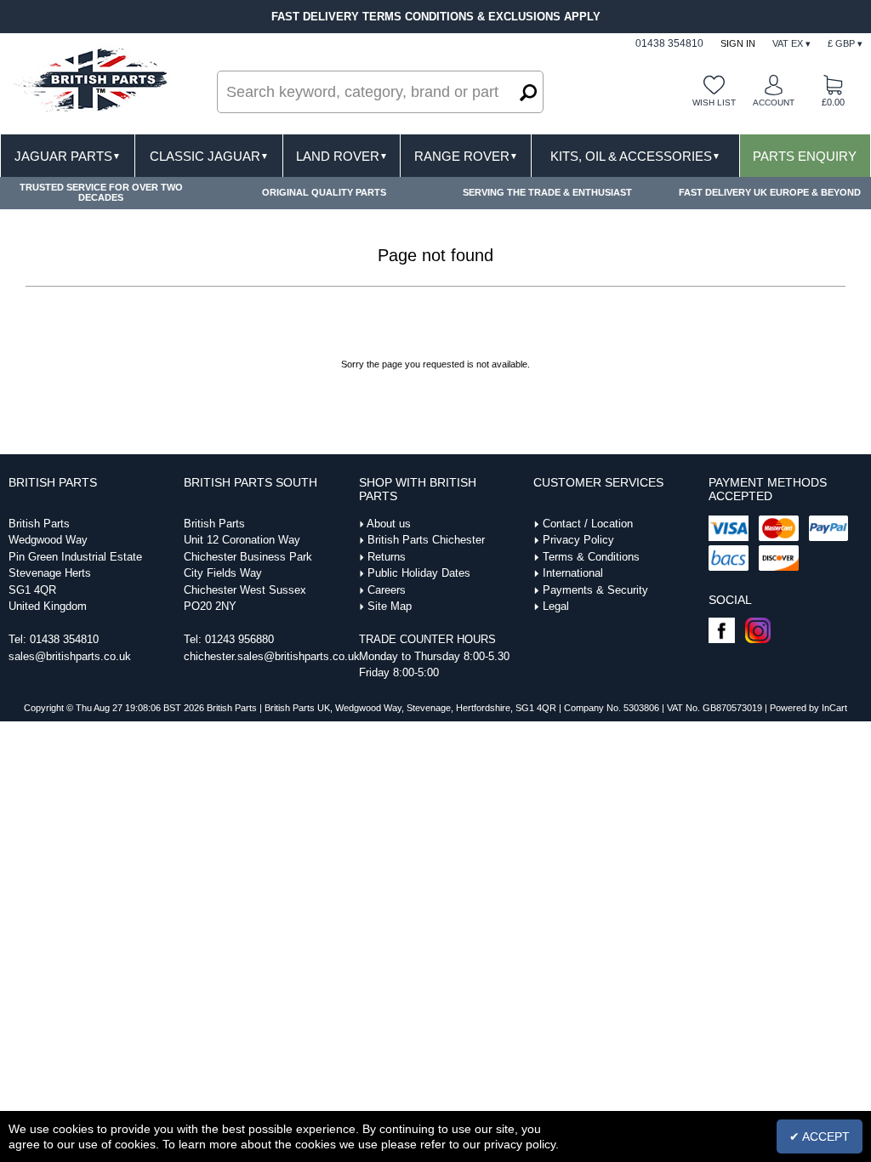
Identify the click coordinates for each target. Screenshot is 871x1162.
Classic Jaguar (209, 156)
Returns (386, 556)
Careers (386, 590)
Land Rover (342, 156)
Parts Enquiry (805, 156)
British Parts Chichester (426, 539)
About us (389, 523)
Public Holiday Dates (418, 573)
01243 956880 (239, 639)
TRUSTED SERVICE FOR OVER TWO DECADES (101, 192)
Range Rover (466, 156)
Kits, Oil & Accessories (635, 156)
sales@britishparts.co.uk (70, 656)
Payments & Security (595, 590)
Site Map (389, 606)
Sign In (737, 43)
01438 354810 (64, 639)
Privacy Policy (578, 539)
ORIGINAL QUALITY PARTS (324, 192)
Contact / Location (588, 523)
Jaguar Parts (67, 156)
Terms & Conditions (591, 556)
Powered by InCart (808, 708)
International (573, 573)
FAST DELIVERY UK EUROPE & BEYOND (770, 192)
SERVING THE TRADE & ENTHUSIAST (547, 192)
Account (773, 102)
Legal (556, 606)
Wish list (714, 102)
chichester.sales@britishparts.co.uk (272, 656)
